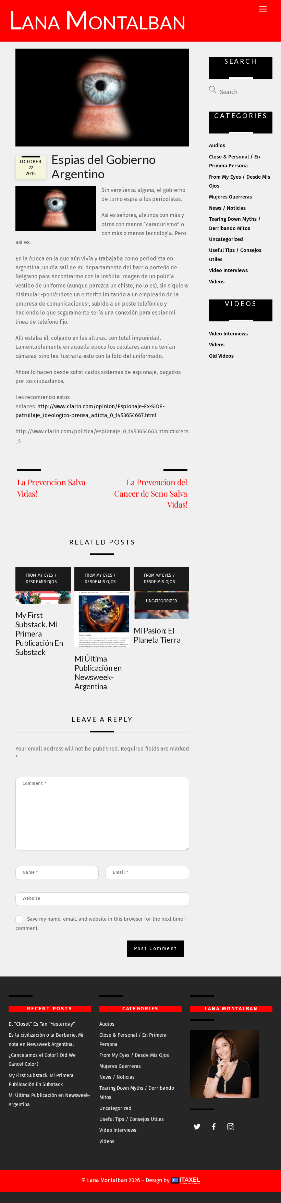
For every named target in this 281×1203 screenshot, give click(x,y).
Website (31, 898)
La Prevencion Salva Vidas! (51, 487)
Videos (216, 282)
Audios (217, 145)
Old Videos (221, 356)
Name (30, 872)
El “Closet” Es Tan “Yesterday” (42, 1024)
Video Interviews (228, 270)
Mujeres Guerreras (230, 197)
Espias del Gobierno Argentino (103, 166)
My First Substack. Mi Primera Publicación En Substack (39, 634)
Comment (35, 783)
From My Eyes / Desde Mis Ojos (41, 578)
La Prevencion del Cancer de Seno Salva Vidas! (150, 493)
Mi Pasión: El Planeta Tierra (157, 635)
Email (121, 872)
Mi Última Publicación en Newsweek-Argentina (98, 672)
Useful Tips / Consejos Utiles (131, 1119)
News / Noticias (227, 208)
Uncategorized (161, 601)
